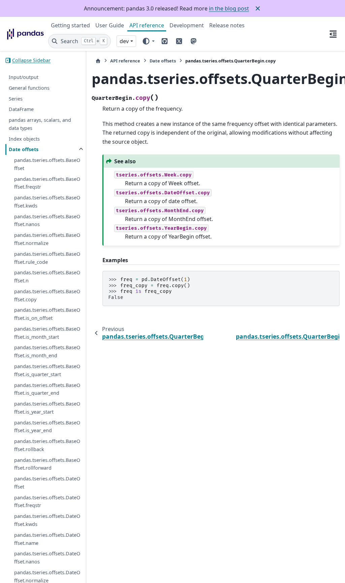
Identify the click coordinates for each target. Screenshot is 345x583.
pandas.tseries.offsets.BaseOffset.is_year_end (47, 426)
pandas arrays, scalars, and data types (40, 124)
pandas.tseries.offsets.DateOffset (47, 482)
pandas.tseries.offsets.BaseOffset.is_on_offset (47, 314)
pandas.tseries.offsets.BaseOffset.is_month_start (47, 333)
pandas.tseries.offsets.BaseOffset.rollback (47, 445)
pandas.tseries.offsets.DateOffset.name (47, 539)
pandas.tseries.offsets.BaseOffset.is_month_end (47, 351)
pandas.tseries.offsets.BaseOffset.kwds (47, 201)
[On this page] (333, 33)
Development (186, 25)
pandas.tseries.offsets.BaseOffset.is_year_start (47, 407)
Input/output (23, 77)
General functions (29, 88)
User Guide (109, 25)
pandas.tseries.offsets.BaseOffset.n (47, 276)
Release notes (227, 25)
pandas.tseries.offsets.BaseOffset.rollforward (47, 464)
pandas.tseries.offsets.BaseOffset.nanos (47, 220)
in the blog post (229, 8)
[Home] (98, 60)
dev (124, 41)
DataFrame (21, 109)
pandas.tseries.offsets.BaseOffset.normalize (47, 239)
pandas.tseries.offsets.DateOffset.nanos (47, 557)
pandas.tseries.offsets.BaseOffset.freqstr (47, 183)
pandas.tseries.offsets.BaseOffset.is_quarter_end (47, 389)
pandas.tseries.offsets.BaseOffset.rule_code (47, 258)
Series (16, 98)
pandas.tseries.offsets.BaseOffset (47, 164)
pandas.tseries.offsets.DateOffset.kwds (47, 520)
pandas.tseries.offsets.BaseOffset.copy (47, 295)
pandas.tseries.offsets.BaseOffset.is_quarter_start (47, 370)
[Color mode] (148, 41)
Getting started (70, 25)
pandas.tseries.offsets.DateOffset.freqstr (47, 501)
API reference (146, 25)
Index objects (24, 139)
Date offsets (23, 149)
